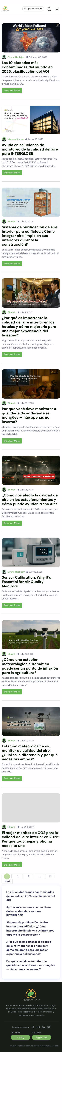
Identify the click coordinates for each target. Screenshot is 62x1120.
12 (50, 876)
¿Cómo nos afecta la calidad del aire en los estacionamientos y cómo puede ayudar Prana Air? (30, 499)
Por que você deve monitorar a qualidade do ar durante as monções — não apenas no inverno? (29, 415)
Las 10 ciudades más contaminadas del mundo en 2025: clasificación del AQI (27, 67)
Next (7, 881)
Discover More (12, 90)
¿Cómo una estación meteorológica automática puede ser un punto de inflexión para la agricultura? (30, 666)
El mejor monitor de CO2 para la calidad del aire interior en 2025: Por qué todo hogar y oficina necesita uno (30, 839)
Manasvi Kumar (16, 139)
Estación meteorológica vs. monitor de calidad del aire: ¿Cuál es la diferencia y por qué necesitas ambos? (30, 752)
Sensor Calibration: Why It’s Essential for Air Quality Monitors (26, 581)
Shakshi (12, 221)
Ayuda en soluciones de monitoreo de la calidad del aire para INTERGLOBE (30, 149)
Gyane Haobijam (16, 57)
